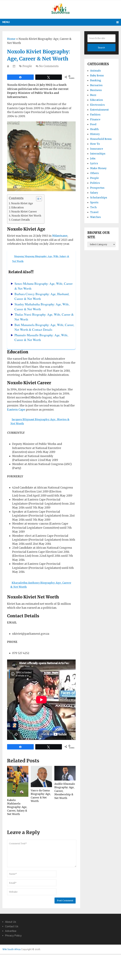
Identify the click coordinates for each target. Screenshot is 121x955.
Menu (6, 22)
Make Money (98, 168)
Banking (95, 80)
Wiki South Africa (11, 949)
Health (94, 129)
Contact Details (20, 219)
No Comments (49, 66)
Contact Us (11, 926)
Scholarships (98, 197)
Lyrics (94, 163)
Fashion (95, 114)
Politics (95, 182)
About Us (10, 921)
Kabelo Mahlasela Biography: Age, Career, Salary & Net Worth (17, 807)
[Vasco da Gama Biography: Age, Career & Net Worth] (41, 776)
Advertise (10, 930)
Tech (93, 207)
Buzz (93, 95)
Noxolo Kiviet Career (24, 211)
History (95, 134)
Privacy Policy (13, 935)
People (27, 66)
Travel (94, 212)
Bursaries (96, 85)
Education (17, 207)
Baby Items (97, 75)
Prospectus (97, 187)
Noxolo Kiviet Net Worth (26, 215)
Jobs (92, 158)
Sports (94, 202)
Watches (95, 217)
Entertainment (99, 109)
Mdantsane (59, 235)
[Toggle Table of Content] (37, 198)
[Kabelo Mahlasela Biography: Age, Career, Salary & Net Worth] (17, 781)
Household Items (101, 138)
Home (11, 39)
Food (93, 124)
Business (96, 90)
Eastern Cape (16, 409)
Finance (95, 119)
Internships (97, 153)
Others (94, 173)
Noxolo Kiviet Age (22, 203)
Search (101, 47)
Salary (94, 192)
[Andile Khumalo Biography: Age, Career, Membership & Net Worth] (65, 773)
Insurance (96, 148)
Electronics (97, 104)
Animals (95, 70)
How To (95, 143)
